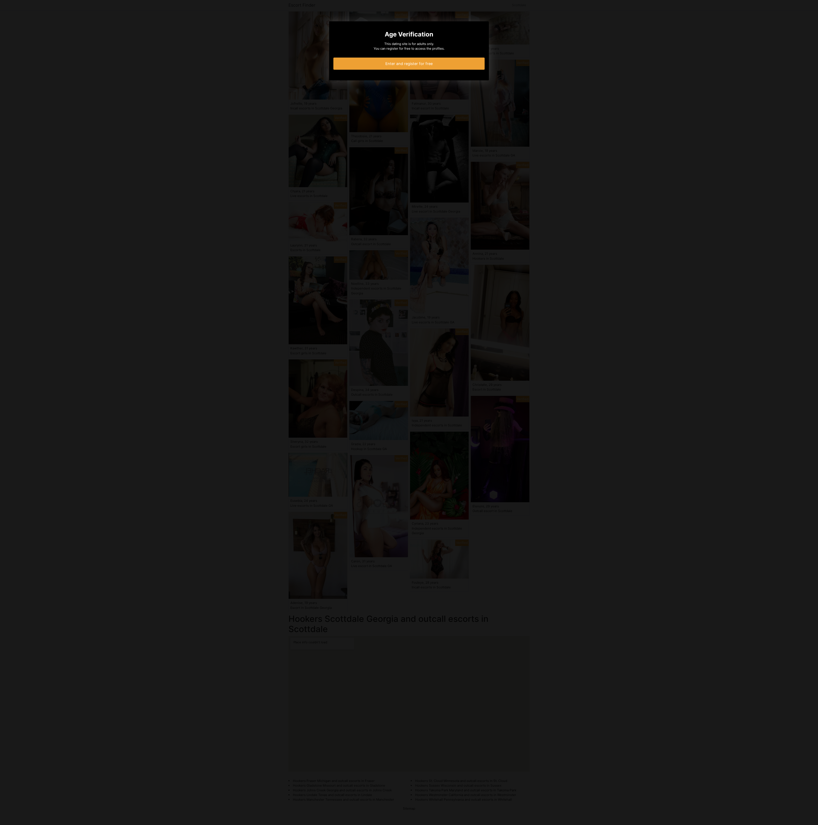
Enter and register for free (409, 63)
